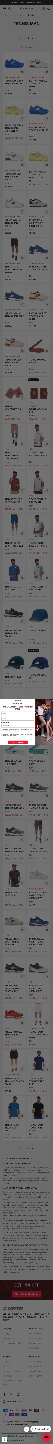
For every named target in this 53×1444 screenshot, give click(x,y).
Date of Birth (5, 722)
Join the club (18, 742)
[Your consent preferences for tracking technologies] (4, 1439)
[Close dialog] (51, 701)
